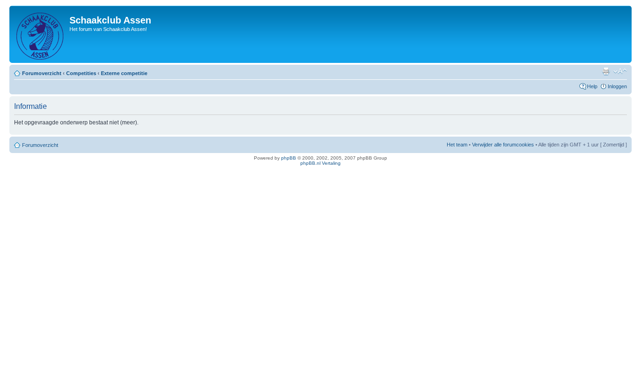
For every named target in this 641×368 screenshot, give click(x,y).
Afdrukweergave (606, 71)
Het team (457, 144)
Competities (81, 73)
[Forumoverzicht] (40, 34)
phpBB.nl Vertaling (320, 163)
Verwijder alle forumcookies (503, 144)
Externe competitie (124, 73)
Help (592, 86)
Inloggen (617, 86)
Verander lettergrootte (620, 71)
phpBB (288, 158)
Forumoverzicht (41, 73)
